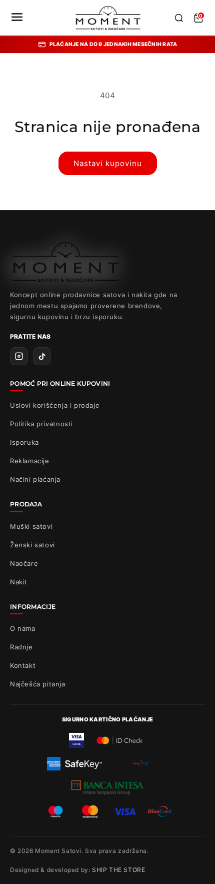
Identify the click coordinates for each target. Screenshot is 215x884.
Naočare (24, 563)
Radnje (21, 647)
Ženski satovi (32, 545)
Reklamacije (30, 461)
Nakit (19, 582)
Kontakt (23, 665)
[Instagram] (19, 356)
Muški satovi (31, 526)
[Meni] (17, 18)
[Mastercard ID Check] (119, 740)
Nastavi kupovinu (108, 163)
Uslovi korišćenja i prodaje (55, 405)
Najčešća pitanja (38, 684)
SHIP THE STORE (118, 869)
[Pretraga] (179, 18)
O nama (23, 628)
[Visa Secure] (76, 740)
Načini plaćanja (35, 479)
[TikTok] (42, 356)
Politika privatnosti (41, 424)
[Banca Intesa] (108, 787)
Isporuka (24, 442)
